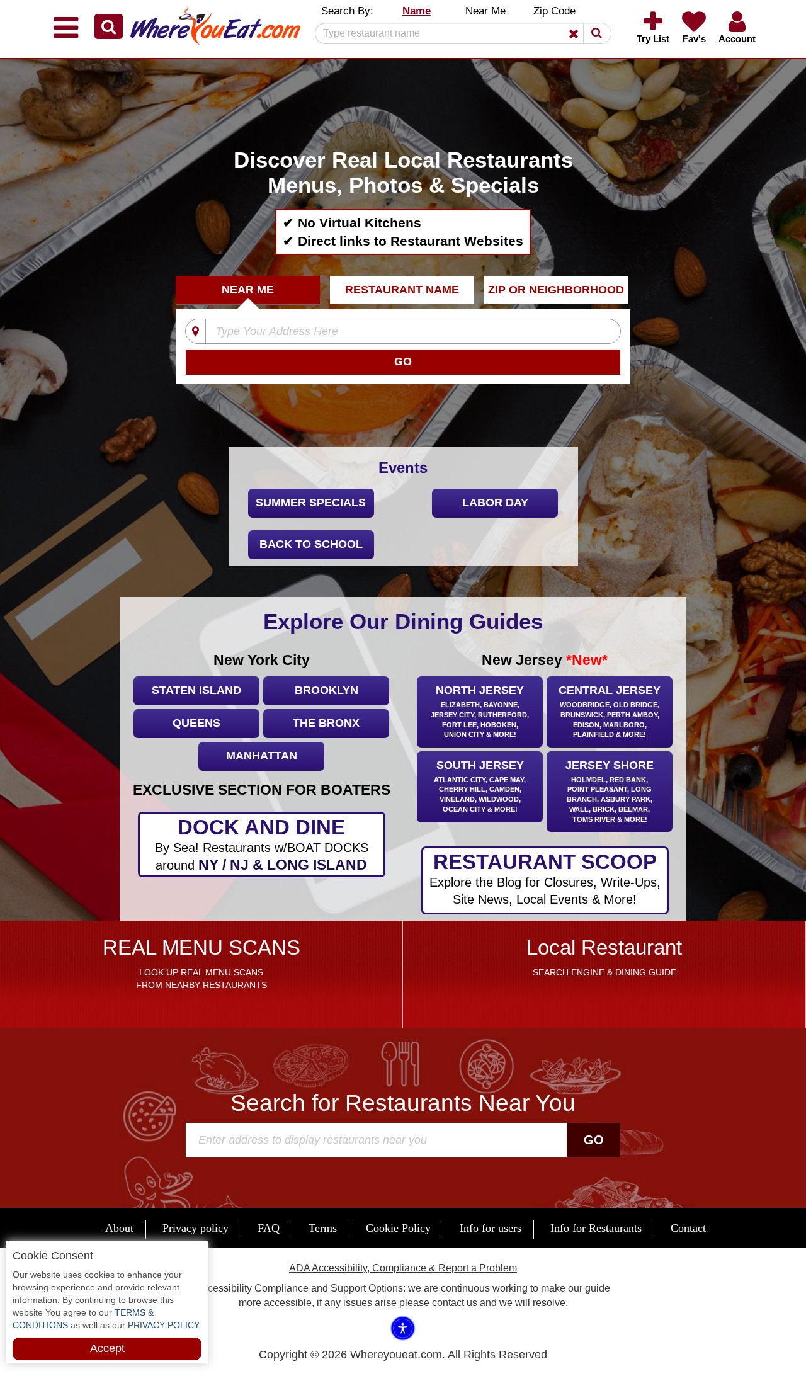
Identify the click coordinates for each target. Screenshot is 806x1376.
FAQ (269, 1228)
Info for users (490, 1228)
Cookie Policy (398, 1228)
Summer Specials (311, 502)
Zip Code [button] (554, 11)
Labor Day (495, 502)
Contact (688, 1228)
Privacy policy (195, 1228)
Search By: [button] (347, 11)
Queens (196, 723)
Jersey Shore (609, 791)
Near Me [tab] (248, 289)
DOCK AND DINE (261, 844)
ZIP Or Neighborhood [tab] (556, 289)
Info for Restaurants (596, 1228)
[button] (108, 26)
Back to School (311, 544)
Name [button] (416, 11)
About (119, 1228)
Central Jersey (610, 711)
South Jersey (480, 786)
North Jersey (480, 711)
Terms (323, 1228)
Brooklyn (326, 690)
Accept (107, 1348)
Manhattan (261, 755)
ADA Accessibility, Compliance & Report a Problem (403, 1268)
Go (594, 1140)
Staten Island (196, 690)
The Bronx (326, 723)
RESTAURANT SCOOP (545, 878)
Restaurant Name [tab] (402, 289)
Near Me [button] (485, 11)
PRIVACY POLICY (162, 1325)
